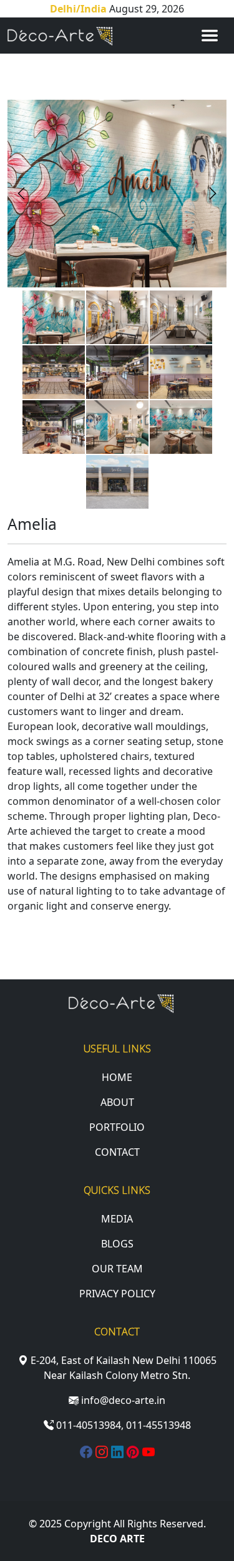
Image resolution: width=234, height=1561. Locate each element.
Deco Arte (117, 1538)
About (117, 1102)
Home (117, 1077)
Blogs (117, 1244)
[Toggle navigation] (210, 35)
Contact (117, 1152)
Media (117, 1219)
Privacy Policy (117, 1293)
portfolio (117, 1127)
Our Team (117, 1268)
